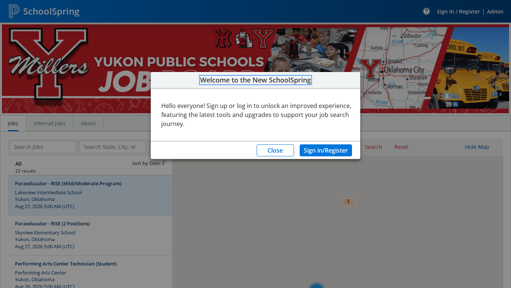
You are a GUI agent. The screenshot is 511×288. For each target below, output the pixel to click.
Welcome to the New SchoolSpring (255, 80)
